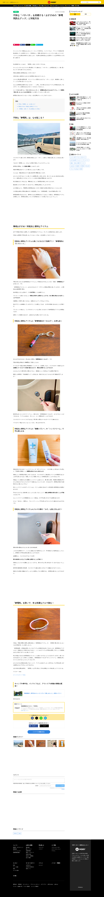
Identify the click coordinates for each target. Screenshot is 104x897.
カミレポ (40, 865)
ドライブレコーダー (56, 847)
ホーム (16, 5)
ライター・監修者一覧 (17, 886)
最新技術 (15, 849)
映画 (14, 865)
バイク (83, 163)
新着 (20, 833)
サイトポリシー (26, 884)
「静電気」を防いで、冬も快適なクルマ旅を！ (29, 108)
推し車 (87, 166)
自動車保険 (28, 850)
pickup (76, 169)
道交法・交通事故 (29, 855)
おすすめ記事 (73, 160)
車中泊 (31, 7)
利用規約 (20, 884)
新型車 (77, 166)
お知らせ (56, 884)
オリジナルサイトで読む (19, 674)
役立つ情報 (28, 857)
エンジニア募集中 (34, 886)
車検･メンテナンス (30, 852)
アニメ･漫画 (15, 866)
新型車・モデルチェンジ (18, 847)
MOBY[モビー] (16, 7)
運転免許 (28, 847)
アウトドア (27, 7)
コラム (71, 169)
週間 (75, 14)
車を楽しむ (35, 5)
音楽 (14, 868)
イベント (62, 5)
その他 (77, 5)
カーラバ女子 (73, 157)
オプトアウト (43, 884)
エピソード (80, 160)
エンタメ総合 (16, 870)
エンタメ (47, 5)
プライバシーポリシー (35, 884)
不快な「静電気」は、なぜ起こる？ (26, 104)
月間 (86, 14)
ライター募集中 (26, 886)
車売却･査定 (28, 854)
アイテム (53, 850)
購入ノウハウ (28, 849)
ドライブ (40, 849)
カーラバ (87, 160)
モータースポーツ (55, 5)
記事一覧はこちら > (25, 710)
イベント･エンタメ (17, 850)
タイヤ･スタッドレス (56, 849)
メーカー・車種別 (70, 5)
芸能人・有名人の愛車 (75, 163)
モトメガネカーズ (81, 157)
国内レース (28, 868)
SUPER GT (28, 865)
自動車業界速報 (16, 852)
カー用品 (42, 5)
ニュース (21, 5)
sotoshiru (72, 166)
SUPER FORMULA (30, 866)
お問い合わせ (50, 884)
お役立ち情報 (28, 5)
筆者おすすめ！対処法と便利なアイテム (28, 106)
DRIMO (15, 833)
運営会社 (15, 884)
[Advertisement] (39, 32)
